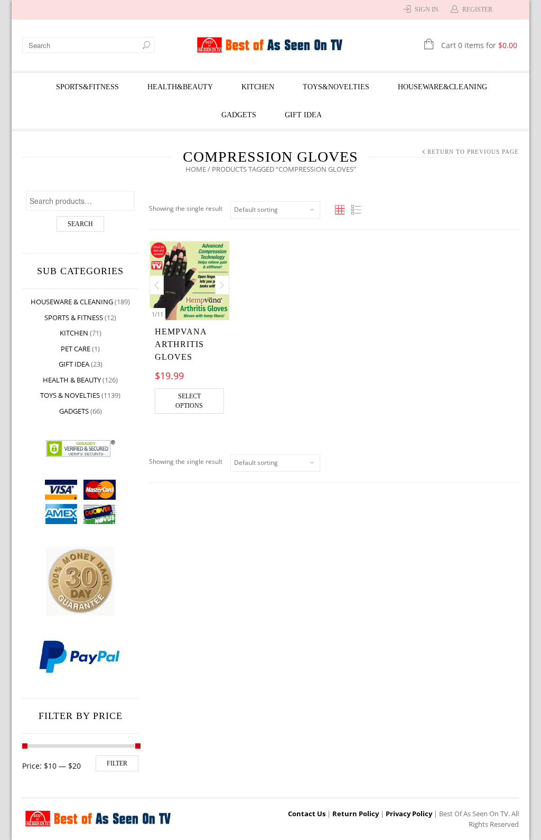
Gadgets (238, 115)
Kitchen (257, 87)
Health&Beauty (180, 87)
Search (80, 224)
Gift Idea (303, 115)
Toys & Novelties (70, 395)
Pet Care (75, 348)
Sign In (427, 9)
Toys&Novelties (336, 87)
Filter (117, 763)
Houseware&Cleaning (442, 87)
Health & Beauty (72, 380)
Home (195, 169)
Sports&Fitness (87, 87)
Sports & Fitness (73, 317)
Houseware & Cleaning (72, 301)
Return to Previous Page (473, 151)
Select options (189, 401)
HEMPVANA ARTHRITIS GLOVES (181, 344)
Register (477, 9)
